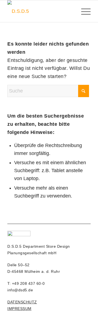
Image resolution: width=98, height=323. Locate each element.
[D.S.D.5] (40, 11)
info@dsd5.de (20, 290)
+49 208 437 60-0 (28, 283)
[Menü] (83, 11)
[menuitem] (83, 11)
